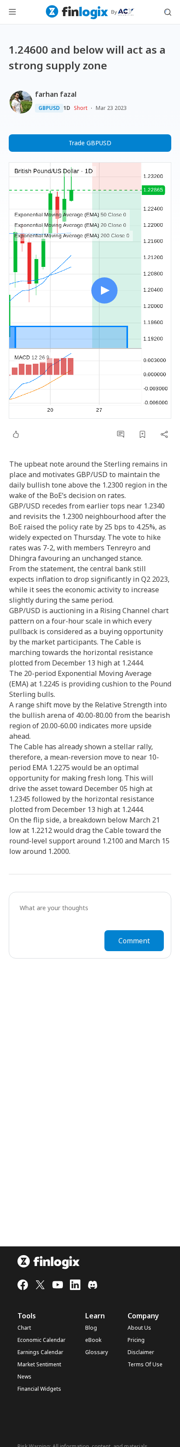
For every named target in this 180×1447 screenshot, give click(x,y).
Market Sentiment (39, 1364)
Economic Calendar (41, 1340)
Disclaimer (141, 1352)
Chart (24, 1327)
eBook (93, 1340)
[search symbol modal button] (168, 12)
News (24, 1376)
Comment (134, 940)
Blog (91, 1327)
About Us (139, 1327)
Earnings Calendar (40, 1352)
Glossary (96, 1352)
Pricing (136, 1340)
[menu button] (12, 12)
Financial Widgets (39, 1389)
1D (66, 108)
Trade (90, 143)
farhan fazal (55, 94)
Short (80, 108)
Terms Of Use (145, 1364)
